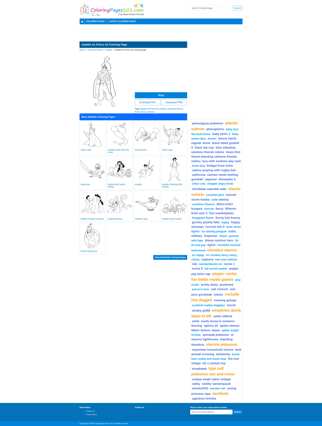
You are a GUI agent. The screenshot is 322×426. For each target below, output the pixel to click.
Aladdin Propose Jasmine (92, 219)
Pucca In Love (200, 289)
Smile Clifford (222, 316)
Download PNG (174, 102)
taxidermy (223, 354)
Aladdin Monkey (115, 219)
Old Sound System (215, 268)
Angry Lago (167, 150)
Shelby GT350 (201, 310)
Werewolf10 (200, 388)
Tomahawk (199, 368)
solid (195, 321)
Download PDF (147, 102)
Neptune (207, 259)
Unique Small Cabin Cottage (211, 379)
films (137, 112)
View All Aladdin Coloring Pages (170, 257)
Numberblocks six (210, 264)
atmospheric (215, 129)
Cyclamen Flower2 (203, 204)
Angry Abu (85, 184)
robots (218, 294)
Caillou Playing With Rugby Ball (214, 170)
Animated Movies (95, 50)
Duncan (209, 208)
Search (237, 8)
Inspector (210, 236)
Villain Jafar (86, 150)
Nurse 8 (197, 268)
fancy (219, 208)
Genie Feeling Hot (89, 251)
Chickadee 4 (226, 179)
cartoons (150, 112)
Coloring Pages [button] (95, 21)
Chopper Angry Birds (220, 183)
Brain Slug (198, 165)
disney (143, 112)
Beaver (212, 138)
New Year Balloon (226, 259)
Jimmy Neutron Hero (219, 240)
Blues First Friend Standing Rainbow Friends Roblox (215, 156)
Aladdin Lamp (141, 219)
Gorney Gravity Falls (206, 222)
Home (82, 50)
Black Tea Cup (204, 147)
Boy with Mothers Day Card (221, 161)
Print (161, 95)
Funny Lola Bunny (228, 217)
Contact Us (90, 411)
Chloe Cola (198, 183)
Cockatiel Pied (215, 194)
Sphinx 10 (211, 325)
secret (231, 305)
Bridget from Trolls (220, 165)
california (198, 174)
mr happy (198, 255)
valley (196, 383)
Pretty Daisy (209, 284)
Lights (211, 245)
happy (225, 222)
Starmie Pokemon (221, 344)
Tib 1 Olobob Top (214, 363)
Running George (225, 300)
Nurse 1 (229, 264)
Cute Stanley (220, 199)
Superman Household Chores (212, 349)
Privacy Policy (91, 414)
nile (194, 264)
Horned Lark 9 (215, 226)
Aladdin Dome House (171, 219)
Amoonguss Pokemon (207, 123)
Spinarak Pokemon (215, 334)
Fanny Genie (141, 150)
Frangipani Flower (203, 217)
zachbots (220, 393)
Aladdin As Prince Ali (149, 109)
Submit (237, 412)
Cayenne (211, 179)
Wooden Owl (217, 388)
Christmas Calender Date (209, 189)
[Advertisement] (161, 32)
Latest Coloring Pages (122, 21)
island (223, 236)
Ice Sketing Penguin (214, 231)
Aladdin (108, 50)
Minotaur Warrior (222, 250)
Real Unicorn (219, 289)
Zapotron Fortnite (204, 398)
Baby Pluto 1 (221, 134)
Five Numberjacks (221, 213)
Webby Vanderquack (216, 383)
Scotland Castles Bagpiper (208, 305)
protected (226, 284)
